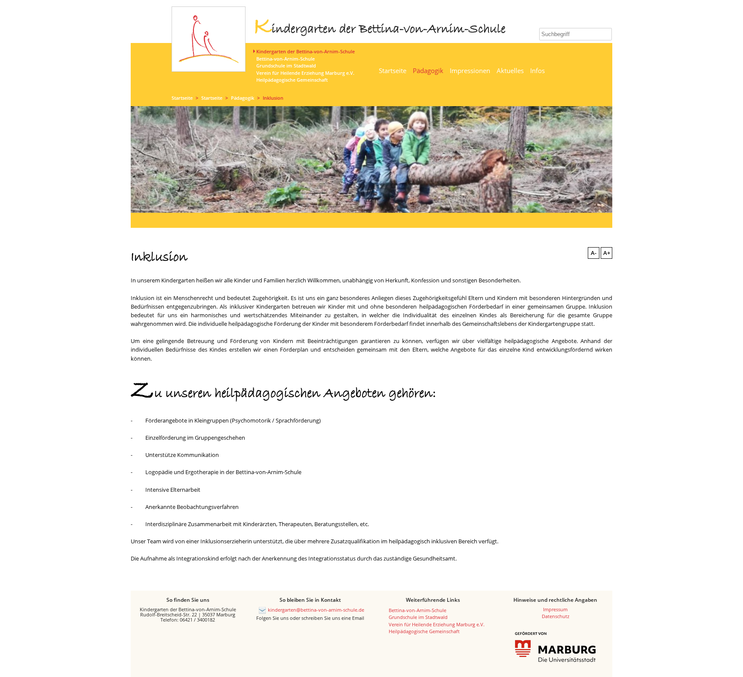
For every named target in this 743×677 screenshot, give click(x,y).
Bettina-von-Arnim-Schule (285, 58)
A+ (606, 253)
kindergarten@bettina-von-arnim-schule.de (316, 610)
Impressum (555, 609)
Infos (537, 70)
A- (593, 253)
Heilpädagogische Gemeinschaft (292, 80)
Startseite (392, 70)
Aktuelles (510, 70)
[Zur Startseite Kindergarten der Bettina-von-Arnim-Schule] (209, 57)
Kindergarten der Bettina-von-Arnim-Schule (305, 51)
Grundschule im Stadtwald (286, 65)
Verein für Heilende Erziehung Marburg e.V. (305, 73)
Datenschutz (555, 616)
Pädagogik (428, 70)
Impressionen (470, 70)
